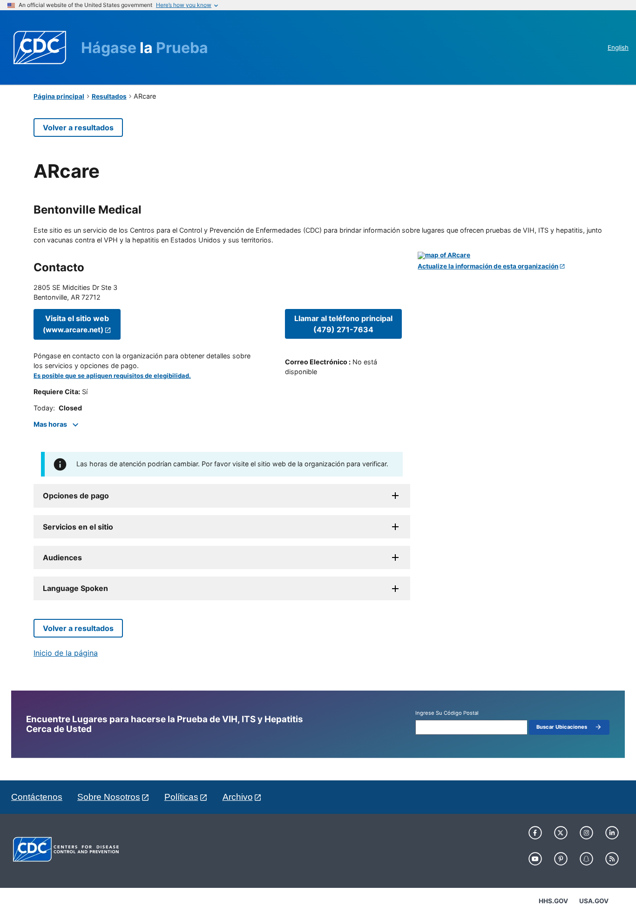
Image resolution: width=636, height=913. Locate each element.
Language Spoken (75, 588)
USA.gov (594, 901)
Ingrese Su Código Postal (447, 713)
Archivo (238, 797)
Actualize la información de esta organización (488, 266)
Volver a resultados (78, 127)
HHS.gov (553, 901)
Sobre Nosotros (108, 797)
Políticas (181, 797)
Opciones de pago (76, 495)
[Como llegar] (510, 255)
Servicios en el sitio (78, 526)
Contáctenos (36, 797)
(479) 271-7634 (343, 324)
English (618, 47)
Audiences (62, 557)
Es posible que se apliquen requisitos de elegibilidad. (112, 376)
